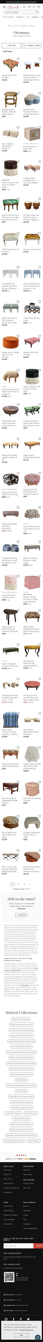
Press (25, 1219)
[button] (5, 7)
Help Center (7, 1170)
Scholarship (27, 1224)
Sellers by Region (9, 1219)
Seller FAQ (26, 1188)
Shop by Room (8, 1224)
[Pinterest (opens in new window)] (21, 1318)
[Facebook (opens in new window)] (13, 1318)
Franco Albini (24, 985)
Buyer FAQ (26, 1170)
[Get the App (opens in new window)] (9, 1277)
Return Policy (8, 1179)
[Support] (38, 1337)
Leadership (26, 1210)
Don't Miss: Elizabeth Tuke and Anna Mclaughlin (21, 2)
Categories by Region (10, 1215)
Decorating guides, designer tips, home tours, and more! (20, 1258)
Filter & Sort (33, 45)
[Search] (37, 12)
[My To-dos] (24, 7)
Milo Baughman (16, 970)
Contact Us (7, 1174)
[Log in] (20, 7)
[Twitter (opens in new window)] (28, 1318)
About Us (26, 1206)
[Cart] (38, 7)
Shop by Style (8, 1206)
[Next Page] (30, 884)
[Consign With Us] (29, 7)
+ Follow (11, 45)
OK (21, 1335)
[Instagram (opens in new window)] (6, 1318)
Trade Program (28, 1174)
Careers (25, 1215)
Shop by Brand (8, 1210)
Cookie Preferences (26, 1330)
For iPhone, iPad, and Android (13, 1268)
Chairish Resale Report (30, 1228)
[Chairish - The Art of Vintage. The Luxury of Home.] (13, 7)
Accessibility (8, 1192)
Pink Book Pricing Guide (11, 1188)
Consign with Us (28, 1183)
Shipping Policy (8, 1183)
